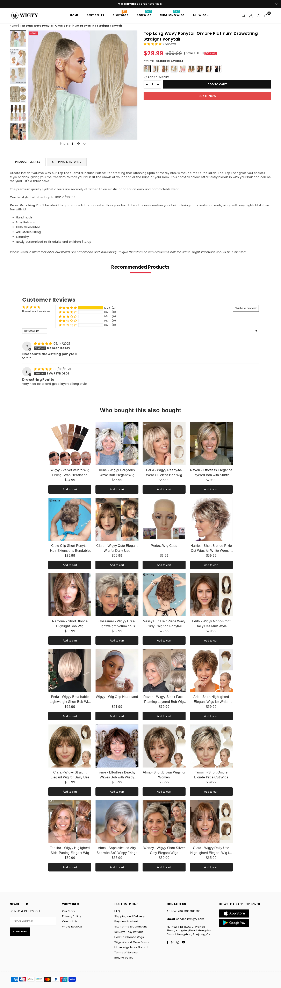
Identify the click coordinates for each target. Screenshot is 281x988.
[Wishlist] (258, 15)
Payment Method (126, 921)
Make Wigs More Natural (131, 947)
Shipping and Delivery (129, 916)
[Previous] (34, 85)
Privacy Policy (71, 916)
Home (13, 25)
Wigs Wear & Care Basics (132, 942)
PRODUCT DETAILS (27, 162)
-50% (33, 33)
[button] (266, 15)
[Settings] (251, 15)
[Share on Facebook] (72, 144)
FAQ (117, 911)
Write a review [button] (246, 308)
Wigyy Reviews (72, 927)
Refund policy (123, 958)
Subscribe (20, 931)
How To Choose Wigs (129, 937)
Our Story (68, 911)
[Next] (131, 85)
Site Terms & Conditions (130, 927)
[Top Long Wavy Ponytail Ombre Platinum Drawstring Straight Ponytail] (18, 39)
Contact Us (69, 921)
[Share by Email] (84, 144)
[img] (43, 344)
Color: (163, 61)
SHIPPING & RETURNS (66, 162)
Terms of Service (126, 952)
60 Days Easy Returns (129, 932)
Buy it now (207, 96)
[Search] (243, 15)
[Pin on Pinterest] (78, 144)
